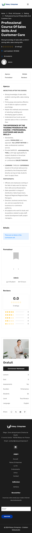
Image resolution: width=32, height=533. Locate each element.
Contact (16, 476)
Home (3, 13)
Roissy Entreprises (15, 462)
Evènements (15, 469)
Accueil (15, 459)
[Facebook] (11, 412)
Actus (16, 473)
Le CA (16, 466)
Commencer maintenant (16, 368)
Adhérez (16, 487)
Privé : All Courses (15, 13)
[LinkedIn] (20, 412)
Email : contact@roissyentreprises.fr (16, 441)
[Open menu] (28, 4)
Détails (24, 74)
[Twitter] (16, 412)
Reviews (24, 77)
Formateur (8, 77)
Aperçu (7, 74)
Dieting (26, 13)
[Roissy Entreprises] (9, 4)
